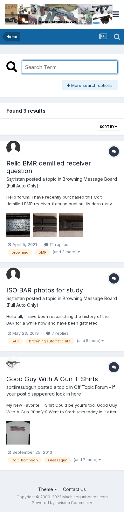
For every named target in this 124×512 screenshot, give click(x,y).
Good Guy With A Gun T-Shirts (52, 379)
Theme (46, 489)
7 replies (59, 333)
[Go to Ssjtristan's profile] (13, 148)
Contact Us (74, 489)
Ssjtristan (15, 179)
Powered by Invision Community (62, 502)
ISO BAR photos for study (44, 290)
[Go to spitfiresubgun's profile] (13, 363)
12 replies (58, 244)
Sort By (107, 127)
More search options (91, 85)
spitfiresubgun (21, 387)
